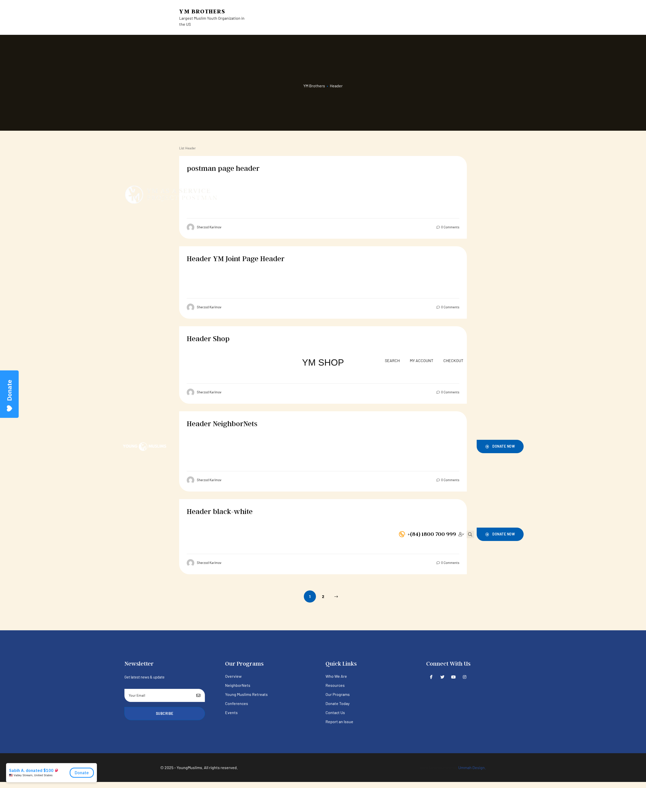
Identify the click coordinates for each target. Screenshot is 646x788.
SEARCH (392, 360)
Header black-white (220, 511)
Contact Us (403, 444)
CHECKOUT (453, 360)
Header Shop (208, 338)
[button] (500, 446)
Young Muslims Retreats (246, 694)
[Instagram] (465, 677)
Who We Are (336, 676)
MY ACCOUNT (421, 360)
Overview (233, 676)
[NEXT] (336, 596)
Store (330, 444)
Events (231, 712)
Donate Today (337, 703)
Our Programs (280, 444)
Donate (348, 444)
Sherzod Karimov (209, 227)
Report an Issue (339, 721)
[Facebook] (431, 677)
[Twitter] (442, 677)
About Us (253, 444)
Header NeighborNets (222, 423)
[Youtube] (453, 677)
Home (234, 444)
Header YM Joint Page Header (236, 258)
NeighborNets (237, 685)
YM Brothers (202, 11)
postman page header (223, 168)
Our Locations (373, 444)
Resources (309, 444)
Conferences (236, 703)
